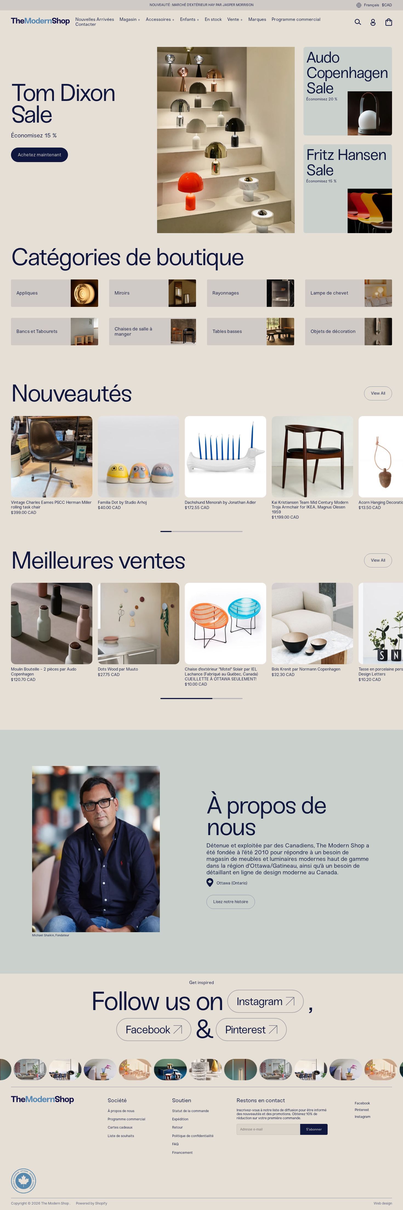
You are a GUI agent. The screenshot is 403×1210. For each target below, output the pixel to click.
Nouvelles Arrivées (94, 19)
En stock (213, 19)
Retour (177, 1127)
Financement (182, 1152)
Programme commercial (296, 19)
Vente (233, 19)
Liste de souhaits (121, 1136)
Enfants (188, 19)
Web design (383, 1203)
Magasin (129, 19)
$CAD (387, 5)
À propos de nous (121, 1111)
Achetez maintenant (39, 154)
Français (371, 5)
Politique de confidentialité (193, 1136)
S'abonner (314, 1129)
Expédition (180, 1119)
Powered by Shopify (91, 1203)
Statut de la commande (190, 1111)
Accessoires (159, 19)
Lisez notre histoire (230, 901)
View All (378, 393)
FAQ (175, 1144)
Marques (257, 19)
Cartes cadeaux (120, 1127)
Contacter (85, 24)
